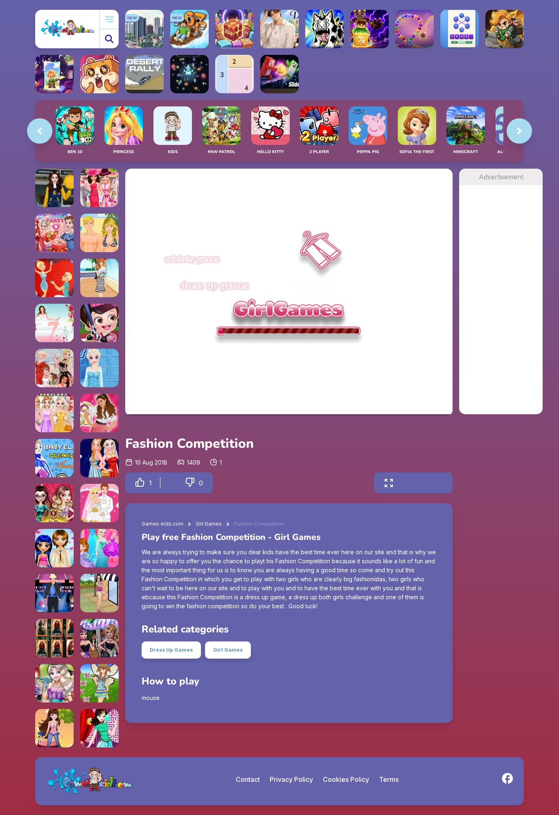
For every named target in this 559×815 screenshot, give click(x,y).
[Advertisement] (501, 308)
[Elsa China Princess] (99, 728)
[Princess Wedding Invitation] (99, 503)
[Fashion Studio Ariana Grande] (99, 413)
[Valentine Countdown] (54, 548)
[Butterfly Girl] (99, 683)
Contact (248, 779)
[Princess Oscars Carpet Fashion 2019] (54, 413)
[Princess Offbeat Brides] (54, 368)
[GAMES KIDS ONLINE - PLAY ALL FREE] (67, 29)
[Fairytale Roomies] (54, 503)
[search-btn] (109, 38)
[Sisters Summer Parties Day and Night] (99, 458)
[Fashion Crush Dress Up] (99, 278)
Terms (389, 779)
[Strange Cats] (324, 29)
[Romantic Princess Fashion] (99, 593)
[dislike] (190, 482)
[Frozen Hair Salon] (99, 368)
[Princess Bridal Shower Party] (54, 233)
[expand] (389, 482)
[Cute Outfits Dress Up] (54, 728)
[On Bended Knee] (54, 278)
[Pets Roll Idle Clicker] (99, 74)
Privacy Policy (291, 779)
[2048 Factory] (234, 29)
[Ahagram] (459, 29)
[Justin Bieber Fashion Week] (54, 593)
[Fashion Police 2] (99, 638)
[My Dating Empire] (279, 29)
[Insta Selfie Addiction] (54, 683)
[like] (140, 482)
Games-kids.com (162, 524)
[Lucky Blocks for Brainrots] (369, 29)
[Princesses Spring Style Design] (99, 188)
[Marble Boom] (414, 29)
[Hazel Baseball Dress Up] (99, 323)
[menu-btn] (109, 19)
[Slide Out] (279, 74)
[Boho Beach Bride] (54, 323)
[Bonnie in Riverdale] (54, 188)
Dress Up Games (171, 650)
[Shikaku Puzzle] (234, 74)
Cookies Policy (346, 779)
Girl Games (209, 524)
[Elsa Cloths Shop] (99, 548)
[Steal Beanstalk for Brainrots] (504, 29)
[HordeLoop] (189, 74)
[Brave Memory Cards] (54, 638)
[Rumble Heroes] (54, 74)
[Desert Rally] (144, 74)
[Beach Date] (99, 233)
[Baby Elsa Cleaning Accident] (54, 458)
